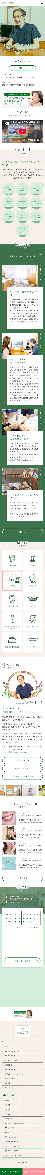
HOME (7, 1047)
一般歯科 (8, 1105)
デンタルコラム (10, 1078)
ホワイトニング (10, 1128)
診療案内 (8, 1100)
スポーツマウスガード (12, 1146)
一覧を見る (22, 878)
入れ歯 (7, 1132)
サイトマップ (9, 1088)
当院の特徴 (8, 1065)
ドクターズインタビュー (22, 776)
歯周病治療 (8, 1119)
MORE (22, 68)
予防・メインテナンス (12, 1137)
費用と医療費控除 (10, 1069)
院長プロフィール (22, 768)
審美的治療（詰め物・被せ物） (15, 1123)
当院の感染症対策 (22, 961)
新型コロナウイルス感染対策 (14, 1074)
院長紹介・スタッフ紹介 (13, 1051)
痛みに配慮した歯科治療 (13, 1155)
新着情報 (8, 1083)
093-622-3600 (15, 902)
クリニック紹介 (22, 760)
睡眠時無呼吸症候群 (11, 1142)
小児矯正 (8, 1114)
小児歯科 (8, 1109)
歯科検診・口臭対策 (11, 1151)
